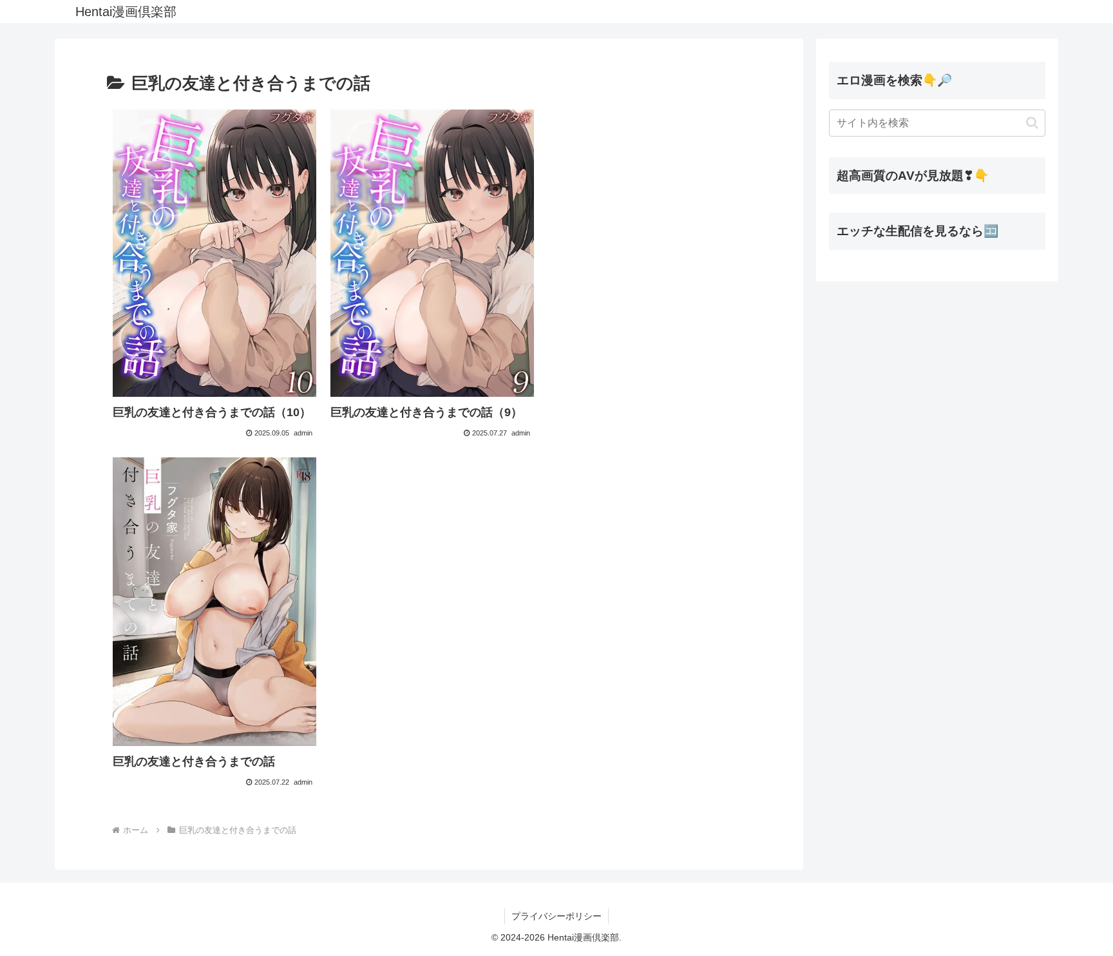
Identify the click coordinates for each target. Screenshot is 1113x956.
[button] (1032, 122)
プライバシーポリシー (556, 916)
